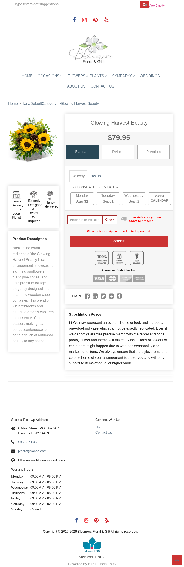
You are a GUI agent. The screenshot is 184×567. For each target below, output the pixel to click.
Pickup (95, 176)
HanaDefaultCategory (39, 103)
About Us (76, 86)
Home (27, 76)
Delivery (78, 176)
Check (109, 219)
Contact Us (102, 86)
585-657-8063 (28, 442)
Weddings (150, 76)
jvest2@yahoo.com (32, 451)
